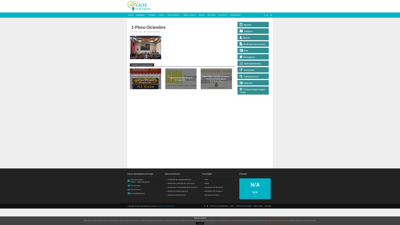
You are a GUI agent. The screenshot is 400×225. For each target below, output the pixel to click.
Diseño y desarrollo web (166, 206)
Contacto (222, 15)
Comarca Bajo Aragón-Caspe (253, 91)
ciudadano (140, 15)
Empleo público (190, 15)
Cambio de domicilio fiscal (177, 195)
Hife (206, 179)
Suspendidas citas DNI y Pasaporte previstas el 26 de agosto (216, 77)
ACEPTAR (200, 223)
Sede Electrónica (252, 63)
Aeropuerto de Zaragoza (213, 191)
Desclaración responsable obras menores (182, 187)
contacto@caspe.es (138, 193)
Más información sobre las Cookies (276, 220)
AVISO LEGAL (258, 206)
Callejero (248, 31)
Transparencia (251, 76)
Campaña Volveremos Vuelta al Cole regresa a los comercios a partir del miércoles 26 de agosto (145, 77)
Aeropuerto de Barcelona (214, 187)
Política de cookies (243, 206)
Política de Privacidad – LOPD (222, 206)
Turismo (151, 15)
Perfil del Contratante (254, 44)
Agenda (201, 15)
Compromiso (235, 15)
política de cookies (230, 220)
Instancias (249, 70)
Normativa (249, 57)
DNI (246, 50)
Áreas (161, 15)
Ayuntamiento (174, 15)
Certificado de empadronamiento (179, 179)
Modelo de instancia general (178, 191)
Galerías (248, 83)
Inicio (130, 15)
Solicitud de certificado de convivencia (181, 183)
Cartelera (211, 15)
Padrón (246, 37)
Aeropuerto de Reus (212, 195)
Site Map (268, 206)
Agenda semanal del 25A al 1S (181, 78)
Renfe (207, 183)
